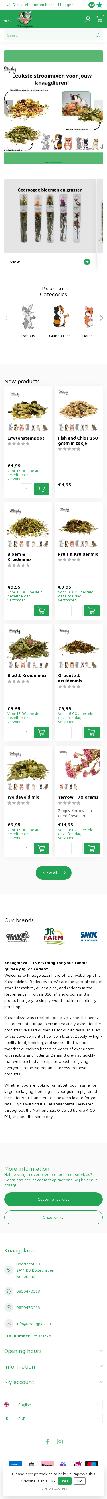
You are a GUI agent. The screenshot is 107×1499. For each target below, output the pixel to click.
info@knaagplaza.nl (34, 1323)
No (79, 1480)
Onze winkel (53, 1217)
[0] (99, 19)
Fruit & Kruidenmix (78, 554)
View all (50, 872)
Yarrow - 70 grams (78, 796)
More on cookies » (54, 1488)
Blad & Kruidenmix (27, 675)
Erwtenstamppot (25, 437)
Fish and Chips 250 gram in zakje (78, 440)
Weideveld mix (23, 796)
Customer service (54, 1199)
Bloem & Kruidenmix (19, 556)
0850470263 (28, 1291)
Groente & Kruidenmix (70, 678)
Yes (64, 1480)
